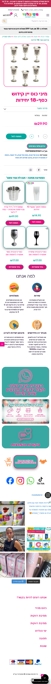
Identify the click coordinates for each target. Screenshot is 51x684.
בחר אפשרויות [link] (37, 267)
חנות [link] (36, 36)
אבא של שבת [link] (34, 155)
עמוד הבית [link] (44, 36)
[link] (2, 344)
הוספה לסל (16, 136)
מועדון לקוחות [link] (13, 10)
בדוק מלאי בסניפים (37, 146)
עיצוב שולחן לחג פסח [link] (22, 36)
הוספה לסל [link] (36, 222)
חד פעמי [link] (13, 155)
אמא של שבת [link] (23, 155)
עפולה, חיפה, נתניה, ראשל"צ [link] (33, 10)
